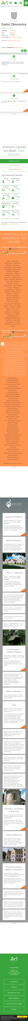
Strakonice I (16, 312)
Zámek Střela (12, 386)
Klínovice (16, 282)
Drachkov (9, 271)
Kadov (6, 279)
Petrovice (10, 302)
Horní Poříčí (16, 275)
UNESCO (4, 348)
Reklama (14, 987)
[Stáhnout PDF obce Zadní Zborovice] (22, 50)
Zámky (13, 359)
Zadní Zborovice (13, 24)
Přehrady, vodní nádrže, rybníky (14, 351)
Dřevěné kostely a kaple (10, 363)
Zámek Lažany (12, 378)
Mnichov (9, 296)
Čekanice (9, 265)
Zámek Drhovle (12, 423)
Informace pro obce (14, 993)
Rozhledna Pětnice (12, 380)
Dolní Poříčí (17, 267)
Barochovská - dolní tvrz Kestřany (13, 446)
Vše (3, 344)
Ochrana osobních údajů (14, 1004)
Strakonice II (10, 314)
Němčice (16, 298)
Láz (14, 286)
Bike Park (6, 370)
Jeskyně (6, 366)
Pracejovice (8, 304)
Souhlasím (22, 1016)
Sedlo (18, 308)
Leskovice (16, 288)
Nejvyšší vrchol (20, 366)
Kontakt (14, 1009)
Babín (9, 261)
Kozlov (16, 284)
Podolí (16, 302)
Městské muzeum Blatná (12, 402)
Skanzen (24, 348)
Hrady (7, 359)
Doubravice (16, 269)
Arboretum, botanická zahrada (10, 355)
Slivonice (15, 310)
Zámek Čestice (13, 455)
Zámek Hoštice (12, 433)
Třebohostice (13, 30)
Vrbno (19, 324)
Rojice (19, 306)
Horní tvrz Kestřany (12, 441)
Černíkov (16, 265)
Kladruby (9, 282)
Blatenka (15, 261)
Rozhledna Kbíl (12, 409)
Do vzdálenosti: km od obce (14, 247)
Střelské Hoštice (12, 316)
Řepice (6, 306)
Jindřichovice (16, 277)
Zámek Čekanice (12, 382)
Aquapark (23, 344)
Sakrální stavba (20, 374)
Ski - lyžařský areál (14, 348)
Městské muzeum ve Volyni (13, 453)
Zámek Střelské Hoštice (12, 388)
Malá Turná (16, 292)
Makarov (8, 292)
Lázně (12, 366)
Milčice (16, 294)
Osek (16, 300)
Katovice (12, 279)
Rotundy (21, 363)
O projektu (14, 981)
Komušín (10, 284)
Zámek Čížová (12, 451)
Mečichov (9, 294)
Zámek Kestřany (12, 443)
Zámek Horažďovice (12, 400)
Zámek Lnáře (12, 419)
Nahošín (9, 298)
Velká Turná (8, 324)
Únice (17, 322)
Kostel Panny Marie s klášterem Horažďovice (13, 395)
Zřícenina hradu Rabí (12, 439)
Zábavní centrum (8, 374)
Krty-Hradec (8, 286)
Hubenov (8, 277)
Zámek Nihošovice (12, 431)
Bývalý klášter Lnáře (12, 417)
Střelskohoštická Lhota (12, 318)
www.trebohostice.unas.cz (14, 40)
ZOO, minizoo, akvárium (12, 344)
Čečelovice (16, 263)
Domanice (8, 269)
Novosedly (10, 300)
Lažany (9, 288)
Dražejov (16, 271)
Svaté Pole (8, 320)
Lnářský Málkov (9, 290)
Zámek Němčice (12, 427)
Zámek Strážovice (12, 429)
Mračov (15, 296)
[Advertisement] (14, 130)
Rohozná (13, 306)
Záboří (13, 326)
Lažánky (19, 286)
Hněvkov (8, 275)
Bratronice (8, 263)
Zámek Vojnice (12, 425)
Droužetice (9, 273)
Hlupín (16, 273)
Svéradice (16, 320)
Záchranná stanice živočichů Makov (13, 458)
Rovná (7, 308)
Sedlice (12, 308)
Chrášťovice (8, 267)
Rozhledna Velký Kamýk (12, 435)
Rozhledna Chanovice (12, 413)
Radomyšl (17, 304)
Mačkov (18, 290)
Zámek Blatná (13, 398)
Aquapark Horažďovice (12, 405)
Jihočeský (12, 32)
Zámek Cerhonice (13, 449)
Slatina (9, 310)
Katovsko (19, 279)
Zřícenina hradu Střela (12, 384)
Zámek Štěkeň (12, 415)
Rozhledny (23, 355)
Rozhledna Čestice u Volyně (13, 463)
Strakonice (12, 35)
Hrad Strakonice (12, 392)
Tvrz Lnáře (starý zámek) (12, 421)
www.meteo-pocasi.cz (14, 224)
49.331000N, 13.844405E (16, 37)
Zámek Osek (12, 390)
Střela (17, 314)
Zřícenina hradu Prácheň (12, 407)
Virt (14, 324)
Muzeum (22, 370)
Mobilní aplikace (14, 998)
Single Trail (14, 370)
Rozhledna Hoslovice (12, 437)
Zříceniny (20, 359)
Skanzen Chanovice (12, 411)
